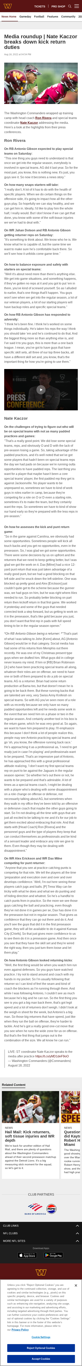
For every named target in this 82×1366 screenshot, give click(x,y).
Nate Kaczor (39, 122)
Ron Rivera (44, 117)
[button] (41, 398)
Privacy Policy (49, 1329)
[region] (41, 1324)
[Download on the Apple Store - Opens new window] (27, 1274)
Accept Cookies (41, 1358)
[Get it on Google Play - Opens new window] (53, 1275)
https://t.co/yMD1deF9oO (52, 1075)
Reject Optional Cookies (41, 1347)
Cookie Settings (41, 1337)
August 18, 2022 (19, 1084)
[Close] (76, 1289)
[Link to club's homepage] (7, 5)
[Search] (69, 6)
